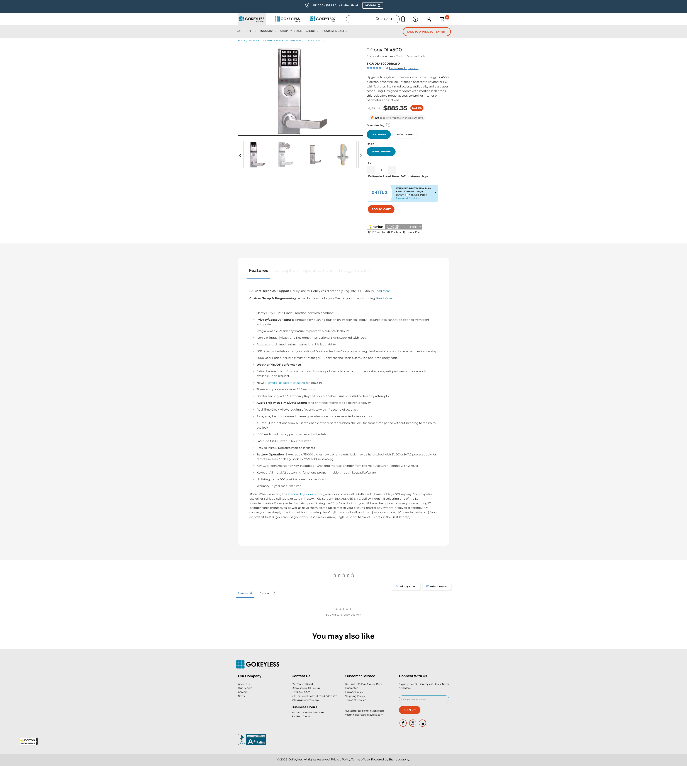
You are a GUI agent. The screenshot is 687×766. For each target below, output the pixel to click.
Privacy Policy (354, 692)
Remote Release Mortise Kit (285, 382)
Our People (245, 688)
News (241, 696)
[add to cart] (381, 209)
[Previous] (240, 155)
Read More (382, 291)
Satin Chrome (381, 151)
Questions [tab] (265, 593)
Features (258, 270)
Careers (242, 692)
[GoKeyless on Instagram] (413, 723)
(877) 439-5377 (301, 692)
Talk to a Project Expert (427, 31)
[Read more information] (436, 193)
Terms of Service (355, 700)
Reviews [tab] (243, 593)
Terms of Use (360, 759)
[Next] (360, 155)
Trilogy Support (354, 270)
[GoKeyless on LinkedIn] (422, 723)
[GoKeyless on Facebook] (403, 723)
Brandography (399, 759)
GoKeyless (295, 759)
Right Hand (405, 134)
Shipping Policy (355, 696)
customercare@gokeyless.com (364, 710)
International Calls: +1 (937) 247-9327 (314, 696)
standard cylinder (300, 494)
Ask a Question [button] (407, 586)
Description (285, 270)
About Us (244, 684)
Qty (369, 162)
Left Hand (379, 134)
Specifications (318, 270)
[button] (29, 741)
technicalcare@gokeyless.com (364, 714)
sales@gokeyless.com (305, 700)
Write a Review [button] (438, 586)
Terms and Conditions (408, 198)
